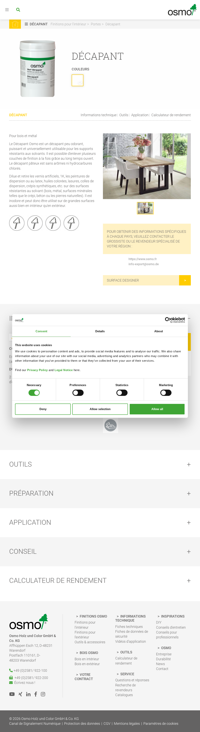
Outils (123, 115)
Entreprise (163, 654)
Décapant (112, 24)
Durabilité (163, 659)
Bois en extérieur (87, 664)
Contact (162, 669)
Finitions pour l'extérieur (85, 634)
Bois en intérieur (87, 659)
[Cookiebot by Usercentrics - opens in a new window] (168, 320)
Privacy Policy (37, 370)
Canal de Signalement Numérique (35, 723)
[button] (37, 24)
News (160, 664)
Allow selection (100, 409)
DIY (159, 622)
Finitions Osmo (93, 616)
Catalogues (124, 695)
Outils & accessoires (90, 642)
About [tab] (158, 331)
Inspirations (172, 616)
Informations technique (98, 115)
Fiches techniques (129, 627)
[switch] (78, 393)
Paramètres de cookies (160, 723)
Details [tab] (100, 331)
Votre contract (84, 677)
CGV (107, 723)
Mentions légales (127, 723)
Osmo (165, 648)
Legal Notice (63, 370)
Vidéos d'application (130, 641)
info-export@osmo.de (144, 264)
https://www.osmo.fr (143, 259)
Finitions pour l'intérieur (68, 24)
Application (139, 115)
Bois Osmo (88, 653)
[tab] (100, 464)
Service (127, 674)
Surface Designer (123, 280)
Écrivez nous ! (24, 683)
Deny (42, 409)
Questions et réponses (132, 680)
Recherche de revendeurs (125, 687)
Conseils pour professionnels (167, 634)
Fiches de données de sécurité (131, 633)
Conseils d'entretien (171, 627)
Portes (96, 24)
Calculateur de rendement (171, 115)
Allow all (157, 409)
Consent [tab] (41, 331)
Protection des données (82, 723)
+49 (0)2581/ (30, 670)
